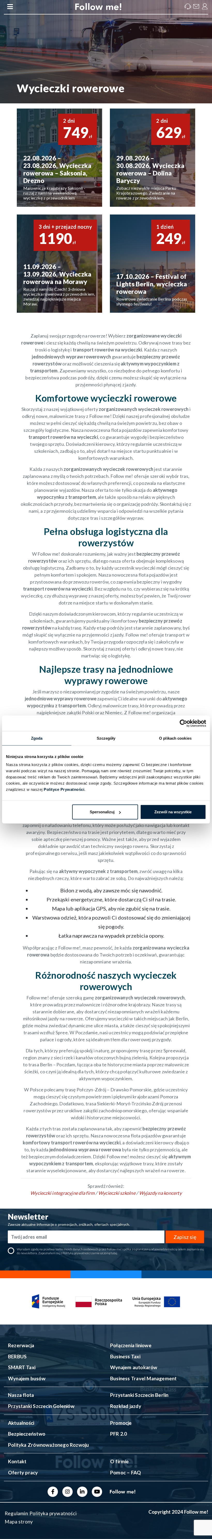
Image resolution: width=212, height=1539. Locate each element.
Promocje (121, 1423)
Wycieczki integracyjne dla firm (62, 1193)
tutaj (114, 1253)
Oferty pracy (23, 1472)
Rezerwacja (21, 1345)
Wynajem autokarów (133, 1367)
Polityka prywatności (53, 1513)
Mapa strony (19, 1522)
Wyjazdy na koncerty (160, 1193)
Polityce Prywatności (64, 789)
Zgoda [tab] (37, 738)
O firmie (119, 1461)
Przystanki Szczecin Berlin (139, 1395)
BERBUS (17, 1356)
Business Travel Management (143, 1378)
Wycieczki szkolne (116, 1193)
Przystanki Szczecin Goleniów (41, 1406)
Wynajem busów (27, 1378)
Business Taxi (125, 1356)
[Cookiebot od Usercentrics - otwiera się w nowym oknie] (183, 723)
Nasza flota (21, 1395)
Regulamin (16, 1513)
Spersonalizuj (102, 812)
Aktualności (21, 1423)
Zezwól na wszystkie (173, 812)
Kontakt (17, 1461)
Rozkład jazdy (125, 1406)
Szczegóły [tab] (106, 738)
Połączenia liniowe (131, 1345)
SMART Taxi (21, 1367)
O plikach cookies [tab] (175, 738)
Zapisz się (184, 1237)
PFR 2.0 (118, 1434)
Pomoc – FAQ (125, 1472)
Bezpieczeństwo (26, 1434)
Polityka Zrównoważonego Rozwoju (48, 1445)
